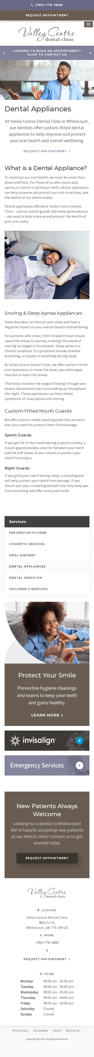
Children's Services (28, 589)
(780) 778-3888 (47, 942)
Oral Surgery (22, 555)
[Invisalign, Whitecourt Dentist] (47, 741)
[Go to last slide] (3, 52)
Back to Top (72, 1030)
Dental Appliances (27, 566)
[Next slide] (90, 52)
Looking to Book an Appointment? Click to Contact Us (47, 52)
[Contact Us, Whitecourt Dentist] (47, 765)
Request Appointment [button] (47, 15)
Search (57, 1030)
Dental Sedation (25, 577)
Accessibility (41, 1030)
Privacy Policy (21, 1030)
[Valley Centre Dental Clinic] (47, 896)
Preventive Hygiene (28, 532)
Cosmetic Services (27, 544)
